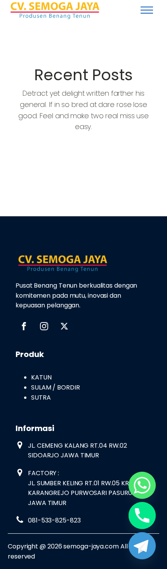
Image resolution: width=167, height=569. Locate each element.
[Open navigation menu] (146, 10)
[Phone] (142, 515)
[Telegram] (142, 545)
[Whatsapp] (142, 485)
